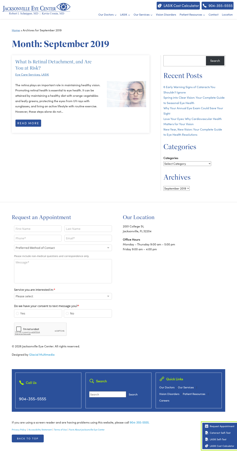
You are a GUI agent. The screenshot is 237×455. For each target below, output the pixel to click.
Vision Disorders (166, 14)
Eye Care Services (27, 74)
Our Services (142, 14)
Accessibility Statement (40, 429)
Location (227, 14)
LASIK (123, 14)
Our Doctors (106, 14)
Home (16, 30)
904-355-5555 (32, 398)
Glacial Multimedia (41, 355)
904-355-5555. (139, 422)
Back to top (28, 438)
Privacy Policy (19, 429)
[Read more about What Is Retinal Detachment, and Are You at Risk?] (126, 94)
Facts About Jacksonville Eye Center (87, 429)
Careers (164, 400)
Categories (170, 158)
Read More (28, 123)
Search (215, 61)
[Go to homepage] (36, 8)
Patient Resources (191, 14)
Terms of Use (60, 429)
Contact (213, 14)
